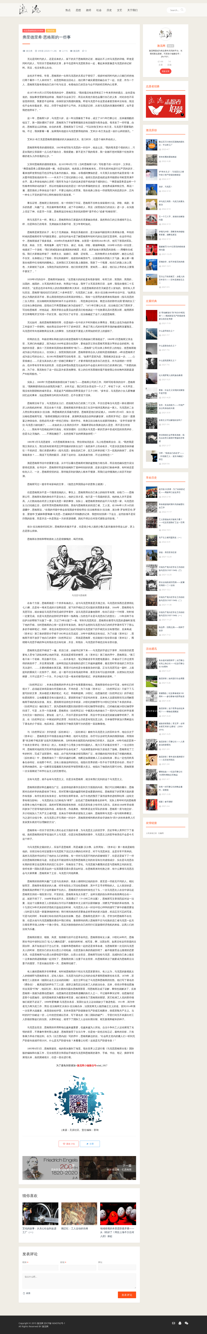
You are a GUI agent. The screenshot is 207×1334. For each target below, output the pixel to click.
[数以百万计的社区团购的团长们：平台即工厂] (151, 144)
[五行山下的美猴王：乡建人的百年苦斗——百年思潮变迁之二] (151, 279)
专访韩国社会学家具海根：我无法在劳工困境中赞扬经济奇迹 (171, 438)
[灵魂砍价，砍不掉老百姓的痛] (151, 264)
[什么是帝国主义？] (151, 333)
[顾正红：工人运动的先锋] (79, 1213)
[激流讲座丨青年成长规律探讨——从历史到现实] (151, 759)
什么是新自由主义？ (168, 345)
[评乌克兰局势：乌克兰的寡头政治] (151, 204)
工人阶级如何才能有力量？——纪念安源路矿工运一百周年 (171, 522)
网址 (100, 1262)
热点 (68, 10)
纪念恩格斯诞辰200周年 (33, 30)
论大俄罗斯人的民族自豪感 (170, 375)
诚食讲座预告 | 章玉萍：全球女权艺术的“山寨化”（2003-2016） (171, 726)
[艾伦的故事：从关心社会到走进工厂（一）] (40, 1213)
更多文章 (165, 71)
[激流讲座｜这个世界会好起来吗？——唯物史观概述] (151, 711)
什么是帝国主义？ (167, 330)
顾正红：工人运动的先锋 (74, 1228)
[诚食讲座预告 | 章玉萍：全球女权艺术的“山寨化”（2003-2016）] (151, 726)
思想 (78, 10)
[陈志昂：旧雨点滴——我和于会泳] (151, 630)
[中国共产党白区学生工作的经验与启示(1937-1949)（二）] (151, 599)
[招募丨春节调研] (151, 804)
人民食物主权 (151, 833)
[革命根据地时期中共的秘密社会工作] (151, 507)
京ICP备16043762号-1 (54, 1323)
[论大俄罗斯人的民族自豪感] (151, 378)
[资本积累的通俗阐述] (151, 159)
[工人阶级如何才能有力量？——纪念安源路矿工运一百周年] (151, 522)
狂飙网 (161, 833)
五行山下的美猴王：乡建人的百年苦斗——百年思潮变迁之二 (171, 279)
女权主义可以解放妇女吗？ (170, 420)
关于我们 (132, 10)
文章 (161, 64)
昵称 (25, 1262)
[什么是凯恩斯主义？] (151, 363)
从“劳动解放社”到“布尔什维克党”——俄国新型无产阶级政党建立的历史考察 (172, 315)
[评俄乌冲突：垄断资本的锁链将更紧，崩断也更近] (151, 234)
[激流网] (31, 9)
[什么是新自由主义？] (151, 348)
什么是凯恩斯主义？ (168, 360)
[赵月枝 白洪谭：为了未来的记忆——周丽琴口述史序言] (151, 492)
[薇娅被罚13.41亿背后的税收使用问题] (151, 249)
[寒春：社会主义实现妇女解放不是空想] (151, 392)
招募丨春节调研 (166, 801)
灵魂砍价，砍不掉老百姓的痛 (171, 261)
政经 (88, 10)
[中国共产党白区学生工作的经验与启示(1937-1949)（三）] (151, 569)
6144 (160, 61)
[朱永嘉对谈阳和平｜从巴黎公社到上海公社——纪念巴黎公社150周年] (151, 663)
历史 (109, 10)
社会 (99, 10)
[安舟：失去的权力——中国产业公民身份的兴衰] (151, 407)
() (70, 1143)
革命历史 (51, 30)
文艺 (119, 10)
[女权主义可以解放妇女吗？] (151, 422)
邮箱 (63, 1262)
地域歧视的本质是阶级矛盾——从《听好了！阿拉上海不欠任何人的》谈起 (117, 1232)
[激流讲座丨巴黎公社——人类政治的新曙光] (151, 744)
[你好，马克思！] (151, 189)
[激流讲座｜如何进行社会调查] (151, 681)
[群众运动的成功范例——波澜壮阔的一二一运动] (151, 585)
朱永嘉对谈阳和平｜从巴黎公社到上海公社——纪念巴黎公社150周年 (171, 663)
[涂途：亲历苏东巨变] (151, 555)
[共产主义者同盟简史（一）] (151, 540)
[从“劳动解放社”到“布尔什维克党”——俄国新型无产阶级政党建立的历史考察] (151, 315)
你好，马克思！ (166, 186)
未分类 (29, 50)
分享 (91, 1143)
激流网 (76, 50)
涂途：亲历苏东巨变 (168, 552)
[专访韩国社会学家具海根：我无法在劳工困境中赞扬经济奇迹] (151, 437)
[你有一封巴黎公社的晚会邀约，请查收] (151, 789)
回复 (169, 64)
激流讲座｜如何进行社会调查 (171, 678)
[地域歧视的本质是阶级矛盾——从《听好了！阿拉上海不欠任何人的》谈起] (118, 1213)
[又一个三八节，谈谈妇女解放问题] (151, 219)
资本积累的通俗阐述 (168, 156)
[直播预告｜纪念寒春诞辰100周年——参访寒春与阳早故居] (151, 696)
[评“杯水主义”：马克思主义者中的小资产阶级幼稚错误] (151, 174)
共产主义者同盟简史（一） (170, 537)
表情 (27, 1293)
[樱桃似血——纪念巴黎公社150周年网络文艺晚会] (151, 774)
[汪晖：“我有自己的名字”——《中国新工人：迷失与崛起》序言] (151, 455)
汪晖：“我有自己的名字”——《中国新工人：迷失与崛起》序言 (171, 456)
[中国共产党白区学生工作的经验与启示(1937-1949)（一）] (151, 615)
